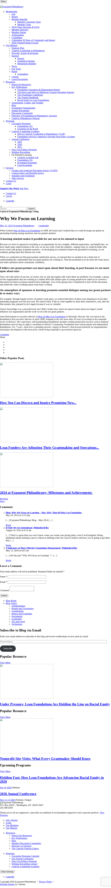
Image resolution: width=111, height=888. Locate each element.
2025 (19, 142)
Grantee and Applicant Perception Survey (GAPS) (35, 170)
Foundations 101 (25, 126)
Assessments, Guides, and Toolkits (27, 102)
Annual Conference (20, 139)
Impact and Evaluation (22, 613)
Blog (14, 105)
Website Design (7, 884)
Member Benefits (19, 19)
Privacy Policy (45, 881)
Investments (17, 616)
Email (3, 582)
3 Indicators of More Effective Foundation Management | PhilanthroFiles (41, 548)
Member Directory (20, 30)
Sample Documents (20, 110)
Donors (20, 58)
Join (13, 14)
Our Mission (11, 45)
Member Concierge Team (29, 22)
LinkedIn (10, 201)
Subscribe (7, 648)
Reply (8, 525)
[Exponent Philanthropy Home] (11, 6)
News (14, 66)
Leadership (44, 225)
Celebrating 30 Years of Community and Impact (33, 40)
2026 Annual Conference (18, 794)
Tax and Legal (18, 621)
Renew (15, 16)
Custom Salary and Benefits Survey (28, 173)
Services (9, 168)
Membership (11, 11)
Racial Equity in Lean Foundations (33, 100)
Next (2, 501)
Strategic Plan (18, 48)
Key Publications (19, 87)
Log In (9, 196)
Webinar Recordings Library (25, 864)
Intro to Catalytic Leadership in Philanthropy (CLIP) (41, 134)
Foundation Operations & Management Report (38, 89)
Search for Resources (21, 84)
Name (3, 576)
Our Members (12, 825)
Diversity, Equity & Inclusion (25, 53)
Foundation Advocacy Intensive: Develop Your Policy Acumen (46, 136)
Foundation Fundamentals (23, 108)
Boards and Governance (23, 608)
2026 (19, 144)
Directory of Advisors (21, 846)
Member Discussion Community (26, 843)
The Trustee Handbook (27, 97)
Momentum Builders (26, 63)
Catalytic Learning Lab (27, 157)
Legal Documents (20, 79)
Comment (4, 334)
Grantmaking (18, 611)
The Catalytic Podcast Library (25, 848)
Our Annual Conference (23, 858)
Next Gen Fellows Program (24, 149)
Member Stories (19, 32)
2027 (19, 147)
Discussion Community (22, 113)
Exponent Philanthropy (24, 225)
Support (15, 56)
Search (31, 209)
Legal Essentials (24, 165)
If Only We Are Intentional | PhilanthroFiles (27, 527)
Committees (17, 37)
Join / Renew (12, 820)
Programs (10, 121)
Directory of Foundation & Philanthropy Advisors (34, 116)
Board (14, 71)
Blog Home (11, 600)
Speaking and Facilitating (23, 175)
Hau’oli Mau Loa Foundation (27, 230)
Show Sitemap (7, 872)
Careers (15, 76)
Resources (10, 82)
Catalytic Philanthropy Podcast (26, 118)
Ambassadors (18, 35)
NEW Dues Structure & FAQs (25, 27)
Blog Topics (11, 603)
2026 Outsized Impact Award (25, 43)
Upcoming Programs (21, 123)
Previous (4, 499)
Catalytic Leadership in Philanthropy (28, 50)
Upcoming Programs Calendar (25, 856)
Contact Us (11, 181)
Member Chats (24, 24)
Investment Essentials (27, 162)
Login (8, 183)
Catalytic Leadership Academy (26, 131)
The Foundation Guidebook (30, 95)
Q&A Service (18, 178)
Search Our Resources (22, 835)
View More (5, 662)
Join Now (24, 188)
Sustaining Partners (26, 61)
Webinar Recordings (21, 152)
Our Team (16, 69)
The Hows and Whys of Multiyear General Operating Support (45, 92)
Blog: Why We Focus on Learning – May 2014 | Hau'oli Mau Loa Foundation (44, 512)
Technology (17, 624)
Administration (18, 606)
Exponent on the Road (27, 129)
